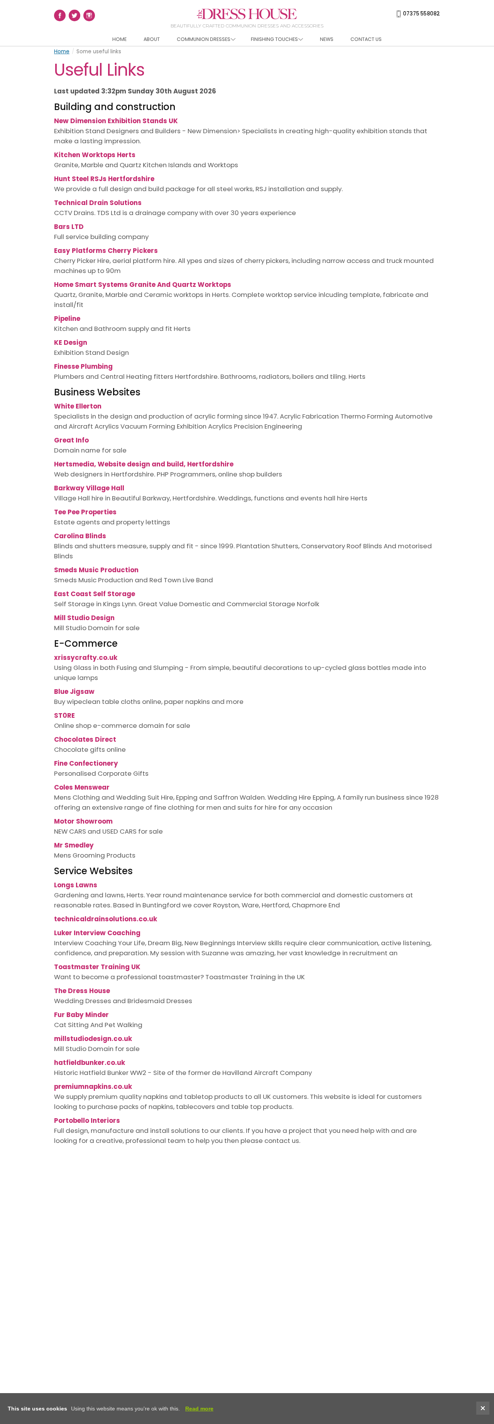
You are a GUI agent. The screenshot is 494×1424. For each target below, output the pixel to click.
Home (119, 39)
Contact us (366, 39)
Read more (199, 1408)
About (152, 39)
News (326, 39)
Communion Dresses (203, 39)
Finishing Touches (274, 39)
